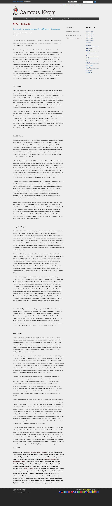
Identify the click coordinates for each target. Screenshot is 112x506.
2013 (89, 38)
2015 (92, 37)
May (87, 55)
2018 (92, 35)
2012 (92, 38)
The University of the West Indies (37, 452)
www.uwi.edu (55, 483)
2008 (87, 42)
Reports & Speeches (61, 19)
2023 (87, 33)
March (88, 50)
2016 (89, 37)
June (87, 58)
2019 (89, 35)
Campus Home (66, 4)
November (89, 70)
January (88, 45)
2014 (87, 38)
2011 (87, 40)
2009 (92, 40)
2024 (92, 31)
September (89, 65)
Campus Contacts (73, 4)
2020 (87, 35)
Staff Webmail (79, 4)
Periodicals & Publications (74, 19)
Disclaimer (88, 490)
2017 (87, 37)
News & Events (20, 1)
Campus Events (51, 19)
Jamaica (53, 459)
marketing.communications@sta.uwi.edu (74, 38)
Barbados (48, 459)
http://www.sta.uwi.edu (85, 489)
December (89, 72)
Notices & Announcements (39, 19)
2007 (89, 42)
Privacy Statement (94, 490)
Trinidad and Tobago (19, 461)
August (88, 63)
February (89, 48)
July (87, 60)
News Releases (27, 19)
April (87, 53)
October (88, 67)
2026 (87, 31)
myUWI (62, 4)
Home (14, 1)
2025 (89, 31)
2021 (92, 33)
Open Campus (29, 469)
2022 (89, 33)
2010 (89, 40)
